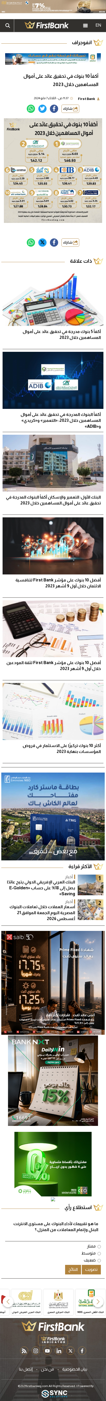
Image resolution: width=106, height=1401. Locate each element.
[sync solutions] (54, 1394)
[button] (98, 1301)
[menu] (85, 25)
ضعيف (90, 1260)
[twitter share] (42, 109)
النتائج (73, 1269)
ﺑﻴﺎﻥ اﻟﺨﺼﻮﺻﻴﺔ (74, 1369)
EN (98, 25)
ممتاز (91, 1246)
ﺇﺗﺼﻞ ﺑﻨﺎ (26, 1369)
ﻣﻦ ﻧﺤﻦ (47, 1369)
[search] (7, 25)
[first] (46, 25)
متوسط (88, 1253)
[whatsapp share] (31, 109)
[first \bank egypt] (53, 1326)
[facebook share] (54, 109)
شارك (68, 109)
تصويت (91, 1269)
